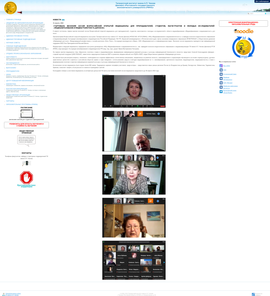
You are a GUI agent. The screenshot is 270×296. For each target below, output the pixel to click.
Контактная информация (16, 89)
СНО (224, 70)
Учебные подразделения (16, 46)
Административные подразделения (21, 39)
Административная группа (17, 36)
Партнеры (10, 101)
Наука (8, 74)
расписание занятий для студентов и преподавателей (26, 113)
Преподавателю (12, 71)
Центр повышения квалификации (20, 80)
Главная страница (13, 19)
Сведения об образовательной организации (24, 23)
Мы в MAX (226, 66)
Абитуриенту (11, 57)
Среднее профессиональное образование (23, 53)
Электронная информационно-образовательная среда (243, 23)
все (63, 19)
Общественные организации (18, 95)
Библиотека (11, 84)
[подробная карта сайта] (3, 294)
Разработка (258, 294)
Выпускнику (11, 68)
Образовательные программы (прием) (22, 104)
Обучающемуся (12, 63)
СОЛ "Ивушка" (228, 83)
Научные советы (13, 42)
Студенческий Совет (229, 74)
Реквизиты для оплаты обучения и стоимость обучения (26, 125)
